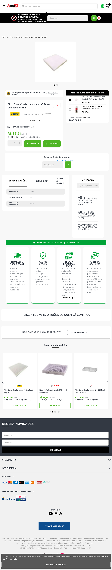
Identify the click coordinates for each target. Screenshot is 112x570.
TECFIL (15, 114)
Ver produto (19, 405)
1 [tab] (53, 85)
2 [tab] (57, 85)
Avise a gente (77, 332)
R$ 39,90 (14, 137)
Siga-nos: (55, 510)
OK (94, 18)
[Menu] (3, 6)
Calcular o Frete (52, 164)
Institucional (9, 468)
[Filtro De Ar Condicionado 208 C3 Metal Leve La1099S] (90, 369)
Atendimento (9, 460)
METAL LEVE (90, 387)
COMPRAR (34, 143)
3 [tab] (58, 412)
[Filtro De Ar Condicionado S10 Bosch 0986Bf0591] (55, 369)
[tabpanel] (55, 62)
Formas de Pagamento (23, 127)
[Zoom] (55, 62)
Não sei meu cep (64, 160)
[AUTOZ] (7, 37)
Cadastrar (55, 450)
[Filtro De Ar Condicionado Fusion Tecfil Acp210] (19, 369)
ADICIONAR (53, 143)
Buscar (23, 6)
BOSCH (55, 387)
